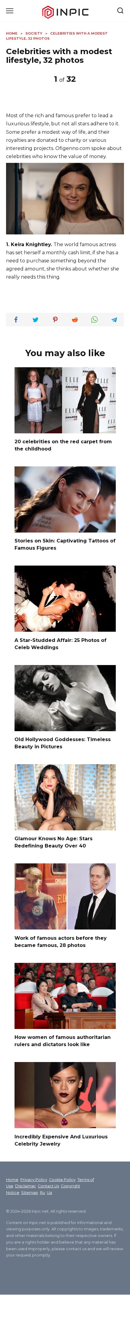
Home (12, 1179)
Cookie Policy (62, 1179)
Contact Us (48, 1186)
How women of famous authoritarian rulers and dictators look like (63, 1040)
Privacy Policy (33, 1179)
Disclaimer (25, 1186)
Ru (42, 1192)
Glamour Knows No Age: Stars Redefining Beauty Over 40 (54, 842)
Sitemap (29, 1192)
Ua (49, 1192)
